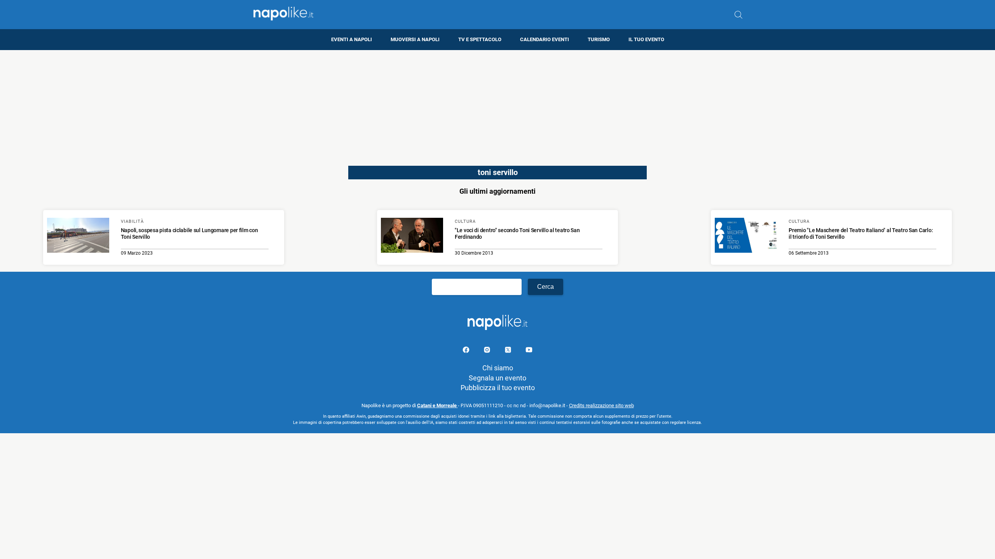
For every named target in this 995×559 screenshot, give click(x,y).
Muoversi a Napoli (415, 39)
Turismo (599, 39)
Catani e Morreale (437, 405)
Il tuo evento (646, 39)
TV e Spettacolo (479, 39)
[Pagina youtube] (529, 351)
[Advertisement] (497, 104)
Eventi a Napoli (351, 39)
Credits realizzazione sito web (601, 405)
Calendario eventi (544, 39)
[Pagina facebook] (466, 351)
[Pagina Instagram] (487, 351)
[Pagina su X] (508, 351)
